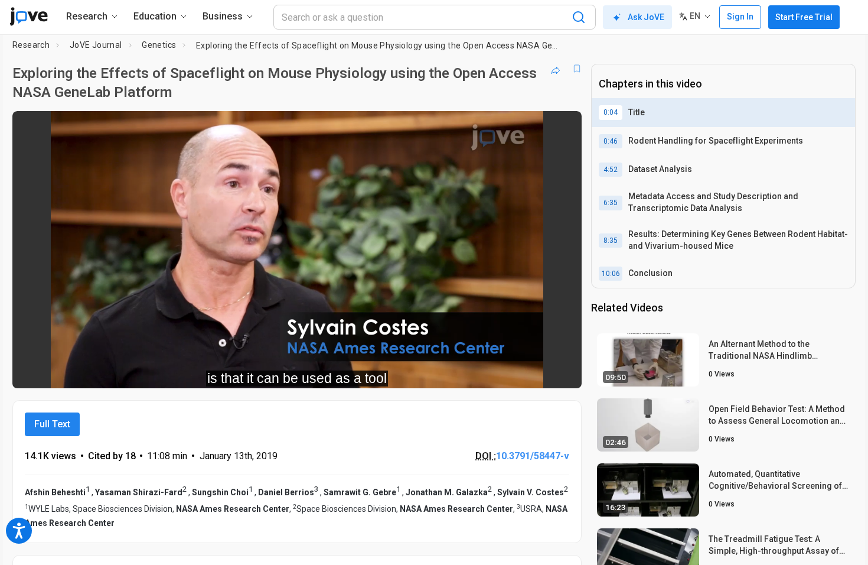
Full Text (52, 424)
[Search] (578, 17)
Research (31, 45)
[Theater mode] (563, 371)
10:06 (611, 273)
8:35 (610, 240)
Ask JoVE (646, 17)
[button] (562, 128)
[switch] (443, 371)
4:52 (610, 169)
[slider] (232, 371)
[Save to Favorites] (577, 68)
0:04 (610, 112)
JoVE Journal (96, 45)
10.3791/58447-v (532, 456)
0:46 (610, 141)
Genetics (159, 45)
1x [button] (512, 371)
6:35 (610, 203)
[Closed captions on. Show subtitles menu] (536, 371)
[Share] (555, 68)
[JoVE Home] (28, 16)
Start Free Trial (804, 17)
